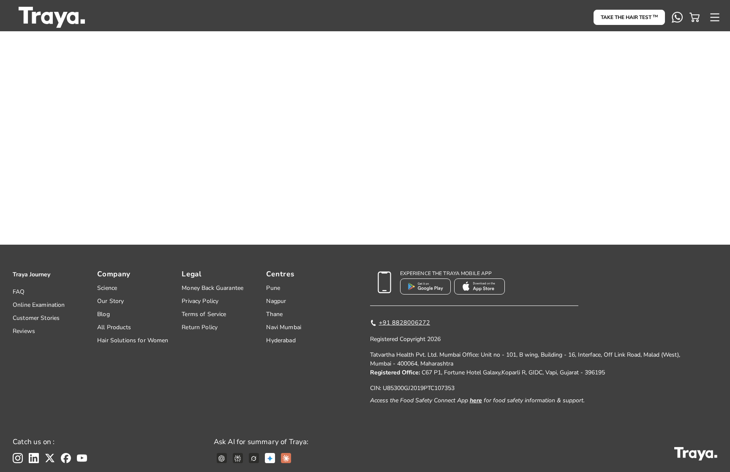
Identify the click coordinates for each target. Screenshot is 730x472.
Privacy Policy (200, 301)
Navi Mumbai (283, 327)
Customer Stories (36, 318)
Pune (273, 288)
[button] (694, 17)
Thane (274, 314)
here (476, 400)
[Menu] (714, 17)
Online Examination (39, 305)
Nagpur (276, 301)
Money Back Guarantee (212, 288)
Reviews (24, 331)
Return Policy (200, 327)
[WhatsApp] (677, 17)
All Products (114, 327)
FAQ (19, 292)
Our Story (110, 301)
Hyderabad (280, 340)
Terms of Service (204, 314)
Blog (103, 314)
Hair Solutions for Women (132, 340)
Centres (280, 274)
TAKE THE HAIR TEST (629, 17)
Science (107, 288)
